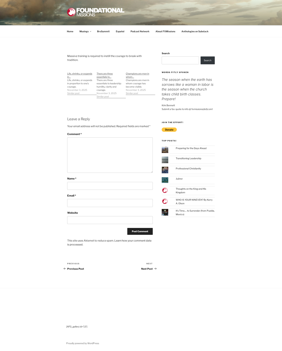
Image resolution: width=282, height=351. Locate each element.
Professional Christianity (188, 168)
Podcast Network (140, 31)
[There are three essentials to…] (111, 83)
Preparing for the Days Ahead (191, 148)
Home (70, 31)
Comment (74, 134)
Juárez (179, 178)
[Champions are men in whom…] (140, 82)
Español (120, 31)
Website (72, 212)
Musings (84, 31)
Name (71, 178)
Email (71, 195)
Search (166, 53)
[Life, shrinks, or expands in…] (82, 82)
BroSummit (103, 31)
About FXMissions (165, 31)
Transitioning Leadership (188, 158)
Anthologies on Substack (194, 31)
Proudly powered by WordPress (82, 343)
